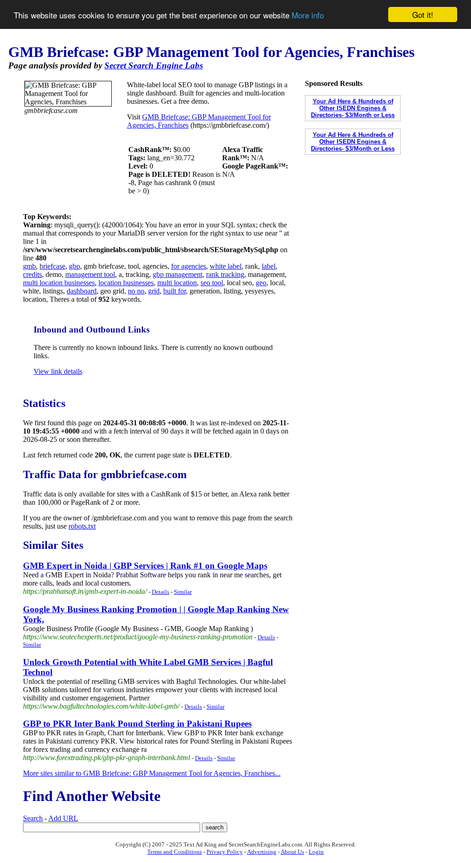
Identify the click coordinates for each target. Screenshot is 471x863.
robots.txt (82, 526)
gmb (29, 266)
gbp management (177, 274)
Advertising (261, 851)
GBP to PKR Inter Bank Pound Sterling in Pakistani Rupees (137, 723)
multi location (177, 283)
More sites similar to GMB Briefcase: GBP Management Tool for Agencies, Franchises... (152, 773)
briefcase (52, 266)
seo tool (212, 283)
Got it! (422, 14)
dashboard (82, 291)
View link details (58, 371)
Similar (183, 591)
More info (308, 15)
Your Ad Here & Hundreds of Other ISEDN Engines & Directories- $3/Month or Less (353, 108)
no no (136, 291)
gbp (74, 266)
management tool (90, 274)
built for (174, 291)
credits (32, 274)
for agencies (188, 266)
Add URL (63, 818)
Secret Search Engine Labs (153, 65)
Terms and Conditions (174, 851)
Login (316, 851)
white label (225, 266)
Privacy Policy (225, 851)
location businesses (126, 283)
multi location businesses (59, 283)
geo (261, 283)
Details (160, 591)
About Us (292, 851)
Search (33, 818)
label (269, 266)
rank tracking (225, 274)
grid (154, 291)
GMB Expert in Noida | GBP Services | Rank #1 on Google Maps (145, 565)
